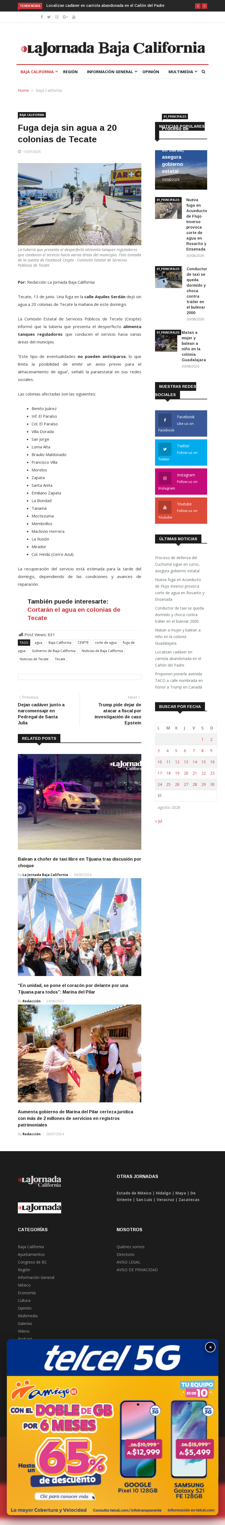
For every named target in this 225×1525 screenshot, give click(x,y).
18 (168, 773)
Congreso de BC (32, 1262)
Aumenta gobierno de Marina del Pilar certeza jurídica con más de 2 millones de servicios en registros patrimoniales (75, 1118)
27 (186, 784)
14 (195, 761)
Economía (27, 1292)
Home (23, 90)
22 (203, 773)
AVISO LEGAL (128, 1262)
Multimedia (180, 71)
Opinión (150, 71)
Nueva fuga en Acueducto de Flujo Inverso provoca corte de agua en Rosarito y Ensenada (179, 589)
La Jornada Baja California (45, 874)
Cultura (24, 1300)
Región (70, 71)
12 (177, 761)
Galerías (25, 1323)
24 (160, 784)
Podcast (25, 1338)
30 (212, 784)
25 (168, 784)
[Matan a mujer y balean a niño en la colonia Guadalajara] (166, 342)
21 (195, 773)
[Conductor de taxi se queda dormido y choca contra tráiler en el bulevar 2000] (168, 278)
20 (186, 773)
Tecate (60, 659)
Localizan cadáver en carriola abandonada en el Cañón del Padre (105, 5)
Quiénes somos (131, 1246)
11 (168, 761)
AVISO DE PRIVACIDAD (137, 1269)
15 (203, 761)
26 (177, 784)
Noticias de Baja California (102, 650)
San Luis (144, 1199)
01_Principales (175, 116)
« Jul (158, 821)
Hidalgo (163, 1193)
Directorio (125, 1254)
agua (38, 642)
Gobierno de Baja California (53, 650)
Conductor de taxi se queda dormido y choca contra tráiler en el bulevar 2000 (197, 291)
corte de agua (106, 642)
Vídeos (24, 1331)
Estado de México (134, 1193)
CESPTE (83, 642)
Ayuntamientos (31, 1254)
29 (203, 784)
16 (212, 761)
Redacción (31, 1001)
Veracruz (165, 1199)
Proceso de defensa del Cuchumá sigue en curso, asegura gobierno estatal (180, 150)
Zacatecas (189, 1199)
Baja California (37, 71)
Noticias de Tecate (34, 659)
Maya (180, 1193)
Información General (110, 71)
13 (186, 761)
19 (177, 773)
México (24, 1285)
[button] (198, 6)
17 (160, 773)
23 (212, 773)
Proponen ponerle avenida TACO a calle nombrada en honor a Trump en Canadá (179, 680)
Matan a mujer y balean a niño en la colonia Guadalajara (178, 636)
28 (195, 784)
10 (160, 761)
